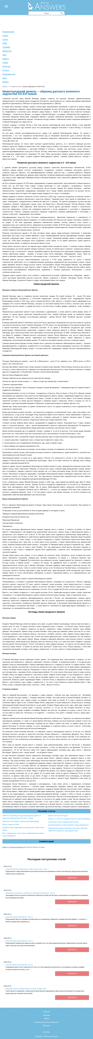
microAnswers (53, 1036)
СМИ (4, 43)
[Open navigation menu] (6, 7)
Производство (8, 74)
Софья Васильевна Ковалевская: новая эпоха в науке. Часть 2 (27, 869)
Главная (46, 1012)
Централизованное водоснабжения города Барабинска (68, 825)
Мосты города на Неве (10, 824)
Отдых (5, 36)
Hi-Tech (5, 70)
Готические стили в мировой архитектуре (63, 822)
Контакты (46, 1025)
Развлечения (8, 32)
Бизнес (5, 82)
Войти (4, 847)
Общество (7, 51)
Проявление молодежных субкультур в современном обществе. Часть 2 (30, 893)
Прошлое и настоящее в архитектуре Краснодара (20, 821)
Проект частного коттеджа (58, 816)
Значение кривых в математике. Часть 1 (19, 965)
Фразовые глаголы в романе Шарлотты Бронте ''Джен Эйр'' (26, 989)
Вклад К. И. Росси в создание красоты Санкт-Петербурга (69, 819)
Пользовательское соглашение (46, 1022)
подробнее (72, 878)
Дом (4, 55)
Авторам (46, 1015)
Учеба (5, 63)
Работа (5, 59)
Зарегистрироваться (17, 847)
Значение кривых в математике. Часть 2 (19, 941)
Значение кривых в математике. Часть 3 (19, 917)
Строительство (15, 86)
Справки (6, 47)
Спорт (5, 39)
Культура (6, 66)
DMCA (46, 1019)
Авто (4, 78)
